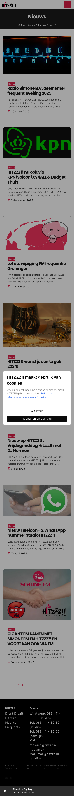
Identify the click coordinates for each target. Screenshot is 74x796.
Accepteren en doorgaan (37, 418)
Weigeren (37, 410)
